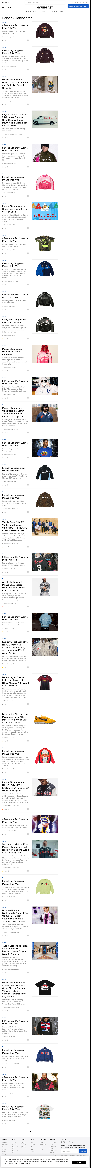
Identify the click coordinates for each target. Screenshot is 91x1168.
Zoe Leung (6, 66)
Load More (30, 1132)
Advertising (53, 1155)
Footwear (36, 11)
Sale (32, 1154)
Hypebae (42, 1147)
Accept (79, 1162)
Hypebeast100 (53, 11)
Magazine (14, 1144)
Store (62, 11)
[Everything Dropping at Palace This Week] (45, 58)
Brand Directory (23, 1147)
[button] (20, 40)
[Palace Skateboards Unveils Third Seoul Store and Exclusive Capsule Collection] (45, 90)
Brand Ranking (23, 1143)
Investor (52, 1152)
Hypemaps (43, 1144)
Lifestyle (4, 1154)
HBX (41, 1149)
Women (33, 1144)
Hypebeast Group (53, 1143)
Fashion (28, 11)
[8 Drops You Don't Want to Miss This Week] (45, 31)
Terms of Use (78, 1155)
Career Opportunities (53, 1149)
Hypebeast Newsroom (9, 134)
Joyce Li (6, 37)
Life (32, 1147)
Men (32, 1142)
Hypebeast (43, 1142)
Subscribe (83, 1151)
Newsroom (53, 1146)
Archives (33, 1151)
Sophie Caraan (7, 281)
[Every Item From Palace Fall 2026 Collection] (45, 328)
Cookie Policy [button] (57, 1161)
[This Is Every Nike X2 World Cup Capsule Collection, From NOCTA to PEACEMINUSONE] (45, 533)
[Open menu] (3, 7)
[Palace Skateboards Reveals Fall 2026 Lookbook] (45, 358)
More (44, 11)
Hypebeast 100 (15, 1147)
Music (4, 1151)
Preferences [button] (28, 1163)
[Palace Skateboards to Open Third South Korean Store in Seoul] (45, 215)
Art (3, 1147)
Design (4, 1149)
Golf (32, 1149)
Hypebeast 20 (15, 1151)
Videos (14, 1142)
